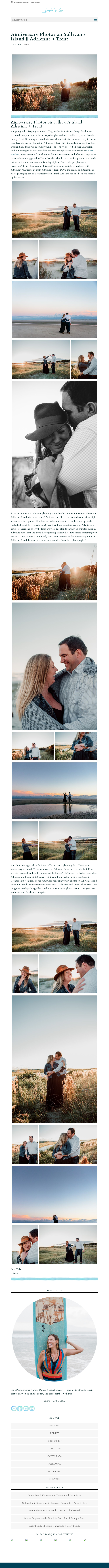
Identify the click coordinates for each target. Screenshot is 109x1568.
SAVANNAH (54, 1471)
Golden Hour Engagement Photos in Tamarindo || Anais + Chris (54, 1503)
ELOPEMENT (54, 1441)
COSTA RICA (54, 1456)
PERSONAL (55, 1463)
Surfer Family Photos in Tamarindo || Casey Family (54, 1525)
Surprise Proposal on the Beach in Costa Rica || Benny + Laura (54, 1518)
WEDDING (54, 1425)
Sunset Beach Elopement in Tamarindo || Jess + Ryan (54, 1495)
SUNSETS (54, 1479)
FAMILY (54, 1433)
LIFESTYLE (55, 1448)
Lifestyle (26, 44)
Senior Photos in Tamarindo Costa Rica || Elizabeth (54, 1510)
